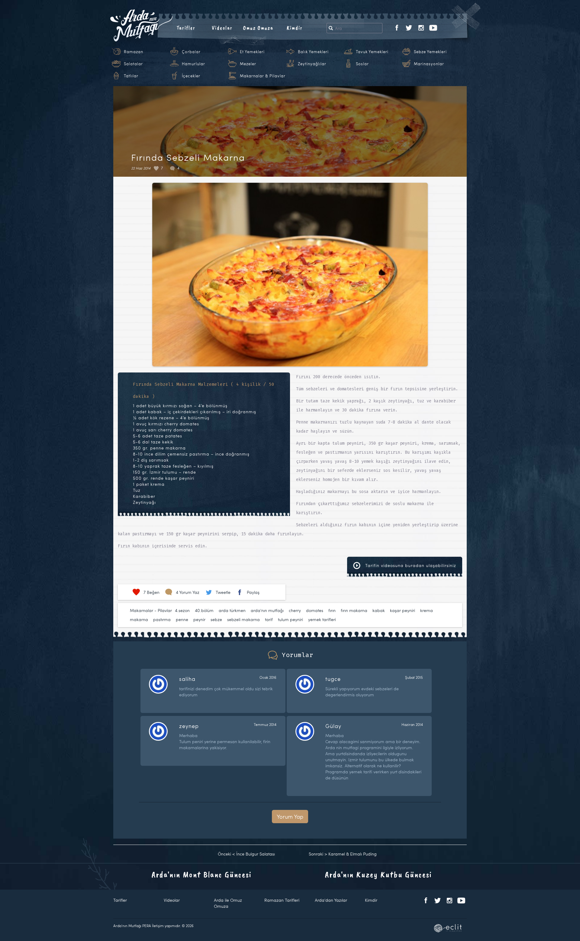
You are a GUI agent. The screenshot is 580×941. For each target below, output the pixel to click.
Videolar (222, 27)
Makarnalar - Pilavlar (151, 610)
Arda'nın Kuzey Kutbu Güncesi (378, 874)
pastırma (162, 619)
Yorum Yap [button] (290, 816)
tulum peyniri (290, 619)
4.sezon (182, 610)
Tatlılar (131, 76)
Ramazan (133, 51)
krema (426, 610)
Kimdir (295, 27)
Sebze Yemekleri (430, 51)
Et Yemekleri (252, 51)
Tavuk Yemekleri (372, 51)
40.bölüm (204, 610)
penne (182, 619)
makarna (139, 619)
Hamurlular (193, 63)
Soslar (362, 63)
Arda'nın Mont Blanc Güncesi (202, 874)
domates (314, 610)
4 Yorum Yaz (187, 592)
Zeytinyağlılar (312, 63)
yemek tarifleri (322, 619)
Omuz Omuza (258, 27)
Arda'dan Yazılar (331, 900)
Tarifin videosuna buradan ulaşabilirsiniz (410, 565)
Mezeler (248, 63)
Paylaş (253, 592)
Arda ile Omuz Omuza (228, 903)
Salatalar (133, 63)
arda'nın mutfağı (267, 610)
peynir (199, 619)
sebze (216, 619)
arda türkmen (232, 610)
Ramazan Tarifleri (281, 900)
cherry (295, 610)
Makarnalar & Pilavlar (262, 76)
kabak (378, 610)
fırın (332, 610)
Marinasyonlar (429, 63)
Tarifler (185, 27)
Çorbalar (191, 51)
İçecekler (191, 76)
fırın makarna (354, 610)
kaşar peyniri (402, 610)
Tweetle (223, 592)
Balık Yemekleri (313, 51)
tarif (269, 619)
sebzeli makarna (243, 619)
